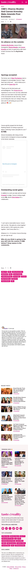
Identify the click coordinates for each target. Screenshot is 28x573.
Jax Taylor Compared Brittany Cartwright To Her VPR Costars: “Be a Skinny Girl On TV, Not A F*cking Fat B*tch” (20, 427)
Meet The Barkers (6, 278)
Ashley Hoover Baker (17, 271)
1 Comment (19, 19)
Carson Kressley (17, 274)
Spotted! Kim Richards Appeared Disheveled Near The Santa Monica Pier (6, 498)
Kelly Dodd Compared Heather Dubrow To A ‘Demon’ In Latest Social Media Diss (19, 417)
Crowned (3, 195)
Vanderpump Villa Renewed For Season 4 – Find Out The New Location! (19, 436)
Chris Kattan (16, 276)
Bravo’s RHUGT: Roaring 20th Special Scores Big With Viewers (19, 408)
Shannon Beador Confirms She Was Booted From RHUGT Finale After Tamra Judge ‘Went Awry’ (7, 462)
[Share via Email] (10, 21)
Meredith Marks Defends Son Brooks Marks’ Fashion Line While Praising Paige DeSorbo (19, 399)
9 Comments (16, 440)
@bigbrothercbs (18, 90)
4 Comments (4, 484)
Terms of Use (18, 566)
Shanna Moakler (5, 281)
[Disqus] (14, 305)
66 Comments (18, 465)
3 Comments (16, 411)
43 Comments (16, 431)
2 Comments (16, 393)
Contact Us (16, 568)
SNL (13, 281)
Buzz (2, 6)
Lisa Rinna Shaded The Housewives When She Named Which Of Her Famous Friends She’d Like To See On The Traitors (20, 500)
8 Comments (16, 420)
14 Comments (18, 505)
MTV (9, 271)
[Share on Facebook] (5, 21)
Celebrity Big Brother (7, 276)
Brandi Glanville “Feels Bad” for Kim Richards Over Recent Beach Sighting (19, 390)
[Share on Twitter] (8, 21)
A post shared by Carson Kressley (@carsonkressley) (15, 184)
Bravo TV (4, 271)
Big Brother (4, 274)
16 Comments (18, 484)
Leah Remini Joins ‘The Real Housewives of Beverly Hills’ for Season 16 (20, 461)
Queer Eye (14, 278)
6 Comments (4, 467)
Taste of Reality (10, 566)
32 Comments (4, 502)
